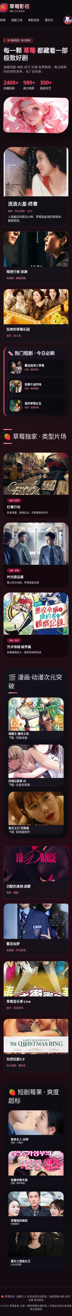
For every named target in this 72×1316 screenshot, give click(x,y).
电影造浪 (33, 20)
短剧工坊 (16, 20)
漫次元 (49, 20)
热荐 (3, 20)
